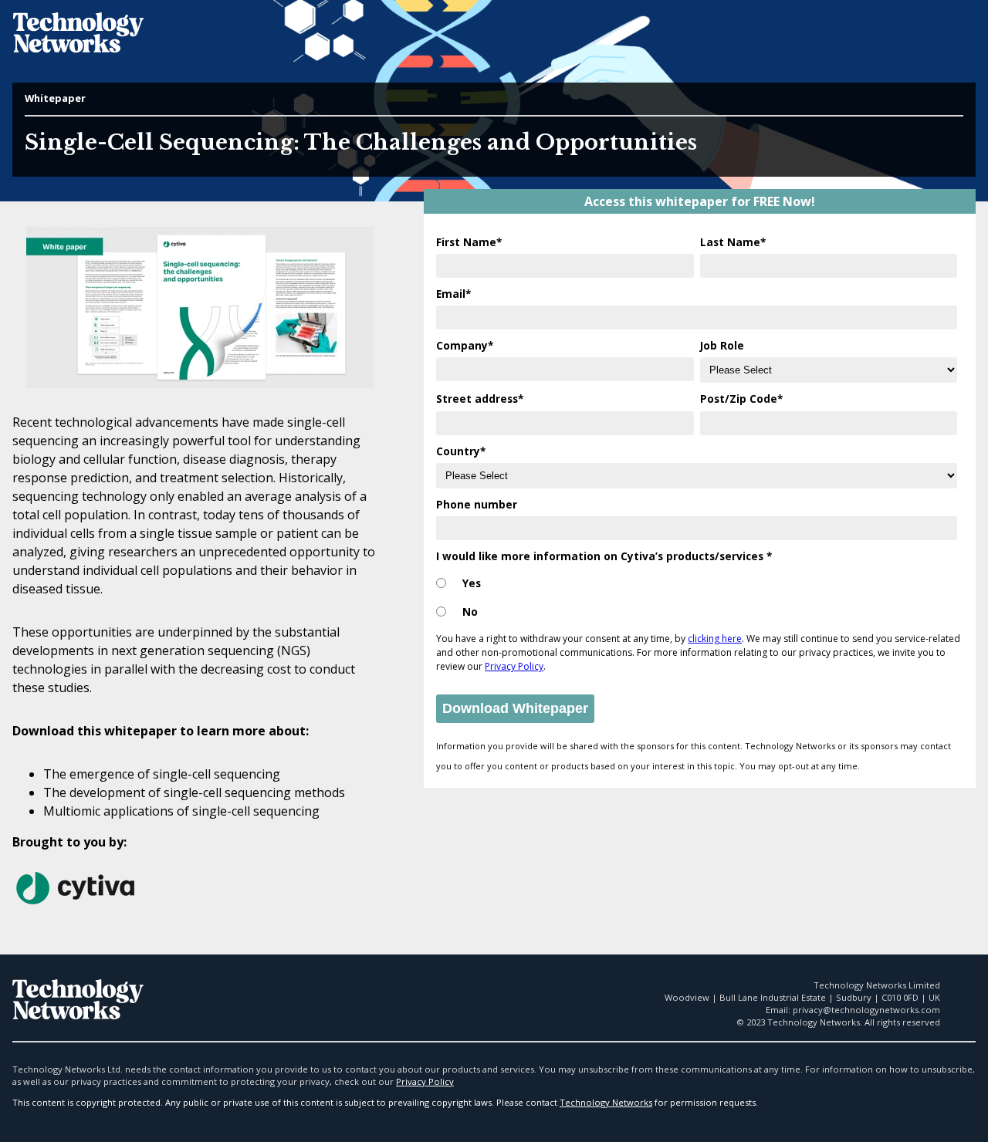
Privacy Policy (514, 666)
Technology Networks (606, 1102)
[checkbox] (696, 594)
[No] (441, 612)
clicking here (715, 638)
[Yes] (441, 583)
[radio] (696, 584)
